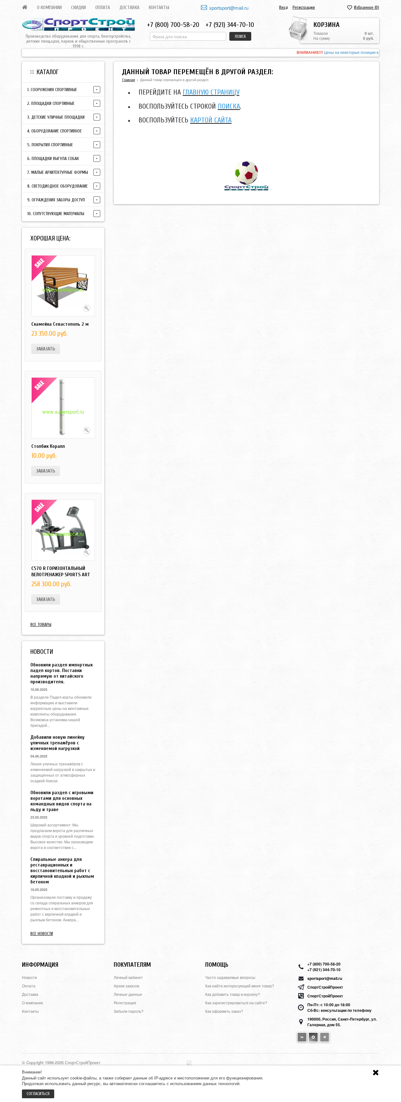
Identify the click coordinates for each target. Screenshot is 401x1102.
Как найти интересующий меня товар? (239, 985)
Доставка (129, 7)
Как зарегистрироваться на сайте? (236, 1002)
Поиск (240, 36)
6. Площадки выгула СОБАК (53, 158)
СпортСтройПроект (325, 987)
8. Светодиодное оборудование (57, 186)
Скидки (78, 7)
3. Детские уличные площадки (56, 117)
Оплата (102, 7)
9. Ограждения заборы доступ (56, 200)
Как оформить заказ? (224, 1011)
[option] (200, 52)
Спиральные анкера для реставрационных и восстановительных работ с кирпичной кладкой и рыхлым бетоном (62, 870)
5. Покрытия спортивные (50, 144)
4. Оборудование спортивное (54, 131)
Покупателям (132, 964)
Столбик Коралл (48, 446)
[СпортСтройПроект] (78, 24)
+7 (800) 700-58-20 (173, 25)
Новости (29, 977)
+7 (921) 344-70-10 (230, 25)
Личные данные (128, 994)
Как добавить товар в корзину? (232, 994)
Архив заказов (126, 985)
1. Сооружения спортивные (52, 89)
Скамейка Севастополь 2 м (60, 324)
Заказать (45, 349)
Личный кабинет (128, 977)
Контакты (159, 7)
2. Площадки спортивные (51, 103)
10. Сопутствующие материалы (55, 213)
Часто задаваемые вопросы (230, 977)
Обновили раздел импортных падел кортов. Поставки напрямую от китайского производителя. (61, 673)
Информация (40, 964)
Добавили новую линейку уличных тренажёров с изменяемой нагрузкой (57, 742)
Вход (283, 7)
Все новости (41, 933)
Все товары (40, 624)
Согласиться (38, 1093)
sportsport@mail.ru (228, 7)
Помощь (216, 964)
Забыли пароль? (128, 1011)
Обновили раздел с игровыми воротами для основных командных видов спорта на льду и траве (61, 801)
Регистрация (304, 7)
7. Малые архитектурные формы (57, 172)
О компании (49, 7)
